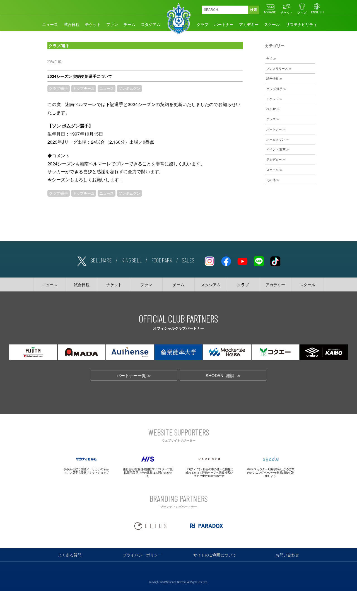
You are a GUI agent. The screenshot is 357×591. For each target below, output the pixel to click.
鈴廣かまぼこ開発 (75, 469)
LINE (259, 260)
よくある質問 (69, 555)
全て (269, 58)
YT (242, 260)
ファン (112, 24)
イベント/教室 (276, 149)
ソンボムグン (129, 88)
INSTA (209, 260)
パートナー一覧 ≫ (134, 375)
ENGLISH (317, 12)
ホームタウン (275, 139)
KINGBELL (131, 260)
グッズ (302, 12)
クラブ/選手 (58, 88)
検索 (253, 10)
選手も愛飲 (79, 472)
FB (226, 260)
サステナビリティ (301, 24)
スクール (272, 24)
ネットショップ (99, 472)
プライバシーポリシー (142, 555)
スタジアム (150, 24)
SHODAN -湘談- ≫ (223, 375)
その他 (271, 179)
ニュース (50, 24)
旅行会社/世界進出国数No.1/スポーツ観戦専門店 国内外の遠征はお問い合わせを (148, 472)
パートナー (223, 24)
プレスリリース (277, 68)
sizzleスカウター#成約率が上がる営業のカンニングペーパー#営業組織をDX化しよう (271, 472)
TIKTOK (275, 260)
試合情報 (272, 78)
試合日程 (71, 24)
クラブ (202, 24)
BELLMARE (101, 260)
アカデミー (249, 24)
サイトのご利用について (214, 555)
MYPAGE (270, 12)
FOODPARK (161, 260)
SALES (188, 260)
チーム (129, 24)
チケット (287, 12)
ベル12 (271, 109)
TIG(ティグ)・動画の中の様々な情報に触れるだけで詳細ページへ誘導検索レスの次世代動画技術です (209, 472)
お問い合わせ (287, 555)
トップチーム (84, 88)
